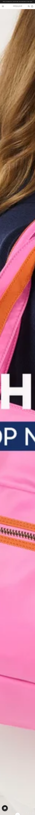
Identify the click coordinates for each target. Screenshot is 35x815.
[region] (17, 412)
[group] (17, 412)
